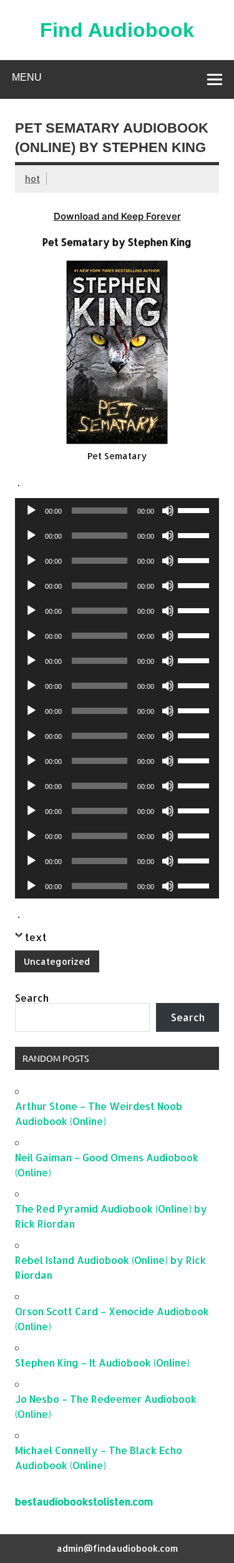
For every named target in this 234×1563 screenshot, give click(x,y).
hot (32, 179)
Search (32, 997)
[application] (117, 510)
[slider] (195, 509)
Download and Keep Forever (117, 216)
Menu (27, 77)
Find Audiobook (117, 30)
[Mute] (168, 510)
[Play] (31, 510)
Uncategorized (57, 961)
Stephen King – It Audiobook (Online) (102, 1362)
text (36, 937)
